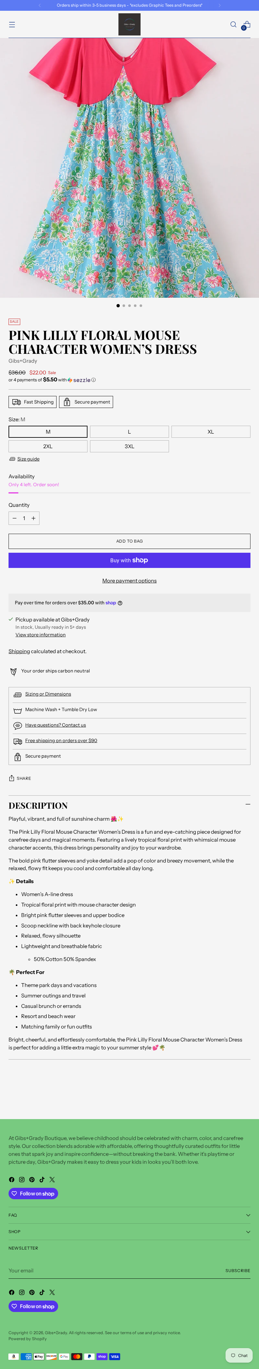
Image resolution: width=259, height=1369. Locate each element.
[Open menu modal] (11, 24)
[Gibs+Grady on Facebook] (12, 1180)
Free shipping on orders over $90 (61, 740)
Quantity (19, 505)
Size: (17, 419)
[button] (129, 380)
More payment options (129, 580)
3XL (130, 446)
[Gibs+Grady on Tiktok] (42, 1180)
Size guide (28, 459)
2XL (48, 446)
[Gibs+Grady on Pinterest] (32, 1180)
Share (24, 778)
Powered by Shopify (28, 1338)
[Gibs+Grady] (129, 24)
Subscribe (238, 1270)
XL (211, 432)
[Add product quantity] (33, 518)
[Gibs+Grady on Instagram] (22, 1180)
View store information (40, 635)
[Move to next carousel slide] (245, 1097)
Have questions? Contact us (55, 725)
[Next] (219, 5)
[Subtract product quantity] (14, 518)
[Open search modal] (233, 24)
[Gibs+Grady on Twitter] (53, 1180)
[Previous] (40, 5)
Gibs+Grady (23, 361)
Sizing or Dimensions (48, 694)
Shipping (19, 651)
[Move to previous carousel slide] (230, 1097)
